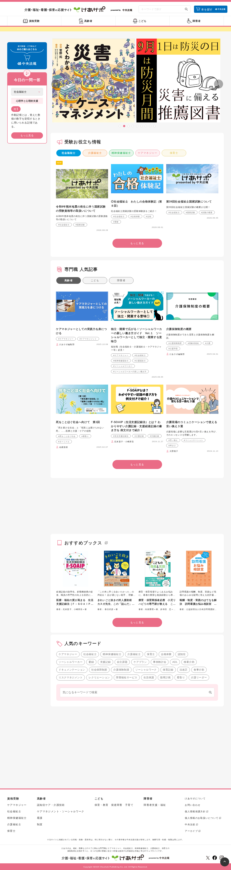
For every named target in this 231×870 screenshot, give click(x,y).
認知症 (182, 654)
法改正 (184, 669)
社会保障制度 (99, 669)
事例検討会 (159, 661)
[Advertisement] (27, 201)
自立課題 (122, 661)
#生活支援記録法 (120, 436)
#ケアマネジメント (88, 339)
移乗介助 (189, 661)
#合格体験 (135, 216)
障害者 (121, 280)
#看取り (85, 436)
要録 (91, 661)
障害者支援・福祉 (155, 804)
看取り (181, 677)
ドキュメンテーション (72, 669)
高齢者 (68, 280)
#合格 (148, 216)
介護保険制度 (121, 669)
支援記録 (105, 661)
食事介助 (199, 669)
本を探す (207, 9)
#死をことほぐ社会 (66, 436)
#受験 (116, 222)
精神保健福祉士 (121, 152)
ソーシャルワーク (146, 669)
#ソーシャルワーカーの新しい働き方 (129, 372)
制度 (40, 824)
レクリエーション (99, 677)
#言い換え (173, 440)
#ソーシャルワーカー (122, 366)
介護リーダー (199, 677)
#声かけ (172, 446)
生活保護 (148, 677)
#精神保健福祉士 (120, 361)
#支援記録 (154, 436)
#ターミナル (63, 442)
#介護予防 (173, 349)
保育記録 (168, 669)
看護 (40, 817)
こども (95, 280)
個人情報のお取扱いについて (201, 818)
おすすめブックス (83, 542)
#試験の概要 (206, 212)
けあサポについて (195, 798)
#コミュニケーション (193, 440)
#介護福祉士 (140, 361)
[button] (120, 126)
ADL (175, 661)
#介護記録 (139, 436)
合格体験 (166, 654)
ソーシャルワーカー (70, 661)
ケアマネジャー (147, 152)
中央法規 (190, 824)
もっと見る (27, 135)
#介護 (207, 343)
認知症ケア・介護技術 (51, 804)
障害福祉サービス (126, 677)
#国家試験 (80, 225)
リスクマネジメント (70, 677)
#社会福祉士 (63, 225)
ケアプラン (140, 661)
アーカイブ (191, 831)
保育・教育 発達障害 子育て (114, 804)
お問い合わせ (192, 805)
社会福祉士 (69, 152)
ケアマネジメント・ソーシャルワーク (60, 811)
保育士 (174, 152)
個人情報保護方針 (195, 811)
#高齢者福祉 (193, 343)
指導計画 (165, 677)
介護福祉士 (95, 152)
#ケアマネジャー (65, 339)
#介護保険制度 (175, 343)
